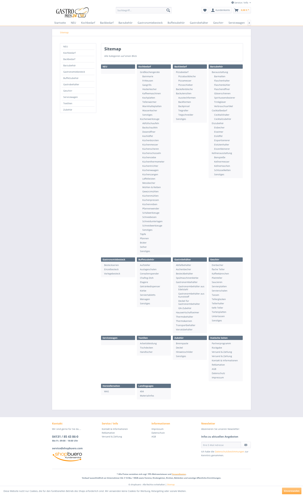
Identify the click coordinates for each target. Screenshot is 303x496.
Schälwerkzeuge (150, 212)
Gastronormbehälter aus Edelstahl (191, 288)
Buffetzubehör (71, 78)
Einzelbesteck (111, 269)
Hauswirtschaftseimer (187, 312)
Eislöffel (218, 136)
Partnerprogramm (221, 343)
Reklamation (218, 364)
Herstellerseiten (111, 385)
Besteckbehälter (184, 273)
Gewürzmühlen (150, 191)
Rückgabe (217, 347)
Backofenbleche (184, 89)
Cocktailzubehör (222, 118)
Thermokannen (184, 320)
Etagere (144, 282)
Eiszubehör (218, 123)
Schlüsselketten (222, 170)
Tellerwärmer (149, 101)
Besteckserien (111, 265)
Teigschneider (185, 114)
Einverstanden (292, 490)
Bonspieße (219, 157)
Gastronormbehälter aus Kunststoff (191, 295)
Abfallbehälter (183, 265)
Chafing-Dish (147, 277)
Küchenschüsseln (151, 153)
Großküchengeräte (150, 72)
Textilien (67, 103)
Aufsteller (145, 265)
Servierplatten (219, 286)
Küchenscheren (150, 148)
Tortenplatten (219, 311)
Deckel (179, 347)
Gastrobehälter (71, 84)
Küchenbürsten (150, 140)
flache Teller (218, 269)
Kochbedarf (69, 52)
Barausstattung (220, 72)
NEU (65, 46)
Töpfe (143, 234)
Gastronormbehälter (187, 282)
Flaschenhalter (222, 80)
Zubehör (67, 109)
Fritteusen (147, 80)
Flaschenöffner (222, 89)
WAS (106, 391)
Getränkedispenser (150, 286)
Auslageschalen (148, 269)
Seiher (143, 246)
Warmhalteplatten (152, 106)
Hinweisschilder (184, 351)
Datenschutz (218, 373)
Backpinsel (184, 106)
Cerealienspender (149, 273)
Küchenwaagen (150, 170)
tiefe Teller (217, 307)
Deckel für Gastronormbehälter (189, 302)
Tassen (215, 294)
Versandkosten (179, 474)
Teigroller (183, 110)
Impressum (218, 377)
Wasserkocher (149, 110)
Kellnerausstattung (222, 153)
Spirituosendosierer (224, 97)
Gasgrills (147, 84)
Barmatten (219, 76)
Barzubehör (69, 65)
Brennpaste (182, 343)
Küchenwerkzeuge (149, 118)
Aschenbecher (183, 269)
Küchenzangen (150, 174)
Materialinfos (147, 395)
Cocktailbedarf (219, 110)
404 (142, 391)
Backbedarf (69, 59)
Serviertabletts (147, 294)
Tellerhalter (218, 303)
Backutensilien (183, 93)
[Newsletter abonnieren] (246, 445)
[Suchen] (168, 10)
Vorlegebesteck (112, 273)
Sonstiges (147, 114)
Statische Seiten (219, 337)
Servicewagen (70, 97)
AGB (214, 368)
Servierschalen (219, 290)
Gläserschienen (222, 93)
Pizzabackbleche (187, 76)
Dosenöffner (148, 131)
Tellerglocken (219, 299)
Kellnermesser (221, 161)
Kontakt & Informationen (225, 360)
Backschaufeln (150, 127)
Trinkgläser (220, 101)
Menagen (145, 299)
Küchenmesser (150, 144)
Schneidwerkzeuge (152, 225)
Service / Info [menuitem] (241, 2)
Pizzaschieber (185, 84)
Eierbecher (217, 265)
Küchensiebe (149, 157)
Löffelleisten (148, 178)
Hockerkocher (149, 89)
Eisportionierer (222, 140)
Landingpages (145, 385)
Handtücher (146, 351)
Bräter (143, 242)
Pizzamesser (184, 80)
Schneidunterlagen (152, 221)
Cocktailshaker (221, 114)
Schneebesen (149, 217)
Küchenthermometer (153, 161)
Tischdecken (146, 347)
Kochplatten (148, 97)
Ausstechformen (187, 97)
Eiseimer (218, 131)
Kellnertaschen (222, 165)
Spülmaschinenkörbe (187, 277)
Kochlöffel (147, 136)
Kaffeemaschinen (151, 93)
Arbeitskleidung (148, 343)
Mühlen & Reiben (151, 187)
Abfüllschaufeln (150, 123)
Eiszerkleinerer (222, 148)
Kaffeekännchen (220, 273)
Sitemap (171, 484)
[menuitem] (144, 10)
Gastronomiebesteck (74, 71)
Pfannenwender (150, 208)
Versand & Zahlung (222, 351)
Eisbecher (219, 127)
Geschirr (67, 90)
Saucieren (217, 282)
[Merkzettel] (205, 10)
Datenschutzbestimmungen (229, 451)
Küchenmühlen (150, 195)
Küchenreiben (149, 204)
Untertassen (218, 316)
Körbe (143, 290)
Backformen (184, 101)
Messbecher (148, 182)
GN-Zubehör (184, 308)
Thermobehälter (184, 316)
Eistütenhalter (221, 144)
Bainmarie (147, 76)
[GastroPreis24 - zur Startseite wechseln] (73, 12)
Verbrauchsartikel (223, 106)
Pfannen (144, 238)
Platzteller (217, 277)
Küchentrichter (150, 165)
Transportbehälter (185, 325)
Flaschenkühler (222, 84)
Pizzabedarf (182, 72)
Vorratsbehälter (184, 329)
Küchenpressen (150, 199)
